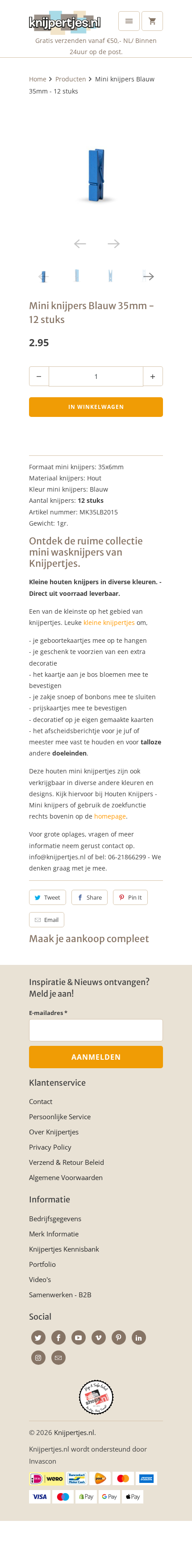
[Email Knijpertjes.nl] (58, 1357)
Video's (40, 1279)
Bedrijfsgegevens (55, 1218)
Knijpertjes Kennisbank (64, 1248)
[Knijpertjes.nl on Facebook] (58, 1337)
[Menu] (129, 21)
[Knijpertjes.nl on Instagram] (38, 1357)
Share (94, 897)
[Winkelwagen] (152, 21)
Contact (40, 1101)
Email (51, 920)
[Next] (113, 243)
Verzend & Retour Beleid (66, 1162)
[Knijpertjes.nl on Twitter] (38, 1337)
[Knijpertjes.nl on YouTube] (78, 1337)
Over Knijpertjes (54, 1131)
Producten (70, 79)
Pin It (135, 897)
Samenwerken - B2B (60, 1294)
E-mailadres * (48, 1013)
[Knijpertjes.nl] (64, 21)
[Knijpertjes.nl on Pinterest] (119, 1337)
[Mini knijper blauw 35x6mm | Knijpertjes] (96, 166)
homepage (110, 816)
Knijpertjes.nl (74, 1432)
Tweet (52, 897)
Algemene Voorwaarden (66, 1177)
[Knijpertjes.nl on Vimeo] (99, 1337)
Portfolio (42, 1264)
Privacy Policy (50, 1146)
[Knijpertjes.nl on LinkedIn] (139, 1337)
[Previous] (79, 243)
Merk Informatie (54, 1233)
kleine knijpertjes (109, 622)
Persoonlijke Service (60, 1116)
